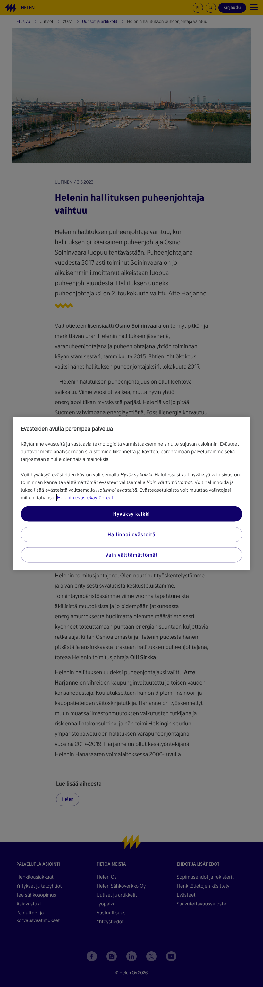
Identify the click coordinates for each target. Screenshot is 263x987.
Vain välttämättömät (131, 555)
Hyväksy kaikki (131, 514)
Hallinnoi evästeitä (131, 534)
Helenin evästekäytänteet (85, 497)
